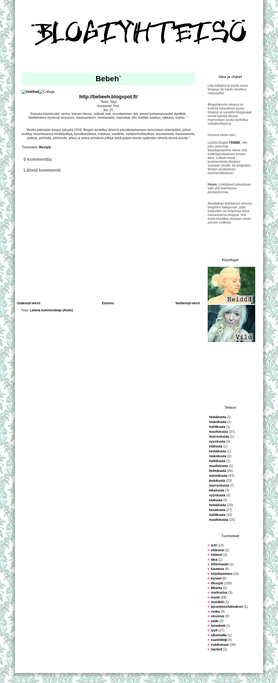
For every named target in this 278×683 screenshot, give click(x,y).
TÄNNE (234, 143)
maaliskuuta (218, 432)
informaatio (220, 564)
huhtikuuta (217, 427)
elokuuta (215, 446)
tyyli (214, 630)
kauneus (217, 569)
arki (214, 545)
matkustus (219, 592)
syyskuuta (217, 441)
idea (214, 560)
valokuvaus (220, 645)
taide (215, 621)
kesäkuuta (217, 510)
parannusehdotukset (227, 607)
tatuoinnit (218, 626)
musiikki (217, 602)
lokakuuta (216, 490)
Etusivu (108, 303)
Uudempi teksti (28, 303)
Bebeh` (108, 78)
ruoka (215, 611)
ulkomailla (219, 635)
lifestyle (45, 147)
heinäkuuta (217, 417)
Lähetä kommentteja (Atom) (51, 310)
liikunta (216, 588)
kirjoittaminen (221, 574)
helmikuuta (217, 471)
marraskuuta (219, 436)
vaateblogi (219, 640)
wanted (216, 649)
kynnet (216, 578)
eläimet (216, 555)
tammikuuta (218, 476)
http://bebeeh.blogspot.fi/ (108, 96)
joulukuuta (217, 481)
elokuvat (217, 550)
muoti (215, 597)
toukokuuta (217, 422)
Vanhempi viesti (187, 303)
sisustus (217, 616)
